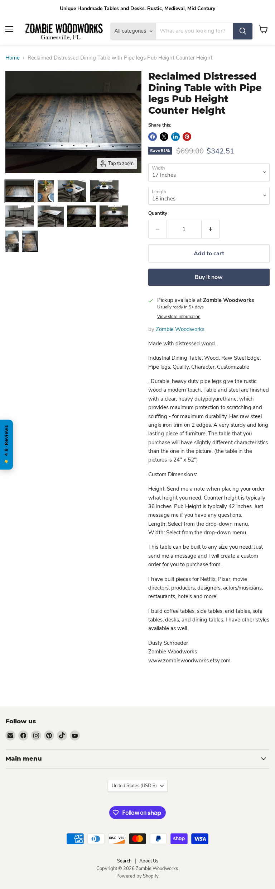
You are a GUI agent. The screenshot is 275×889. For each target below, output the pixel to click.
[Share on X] (164, 136)
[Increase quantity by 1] (211, 229)
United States (134, 785)
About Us (148, 861)
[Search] (242, 31)
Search (124, 861)
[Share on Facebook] (152, 136)
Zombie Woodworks (180, 329)
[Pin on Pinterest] (187, 136)
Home (12, 58)
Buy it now (209, 277)
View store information (179, 316)
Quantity (157, 213)
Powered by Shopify (137, 876)
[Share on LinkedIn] (175, 136)
